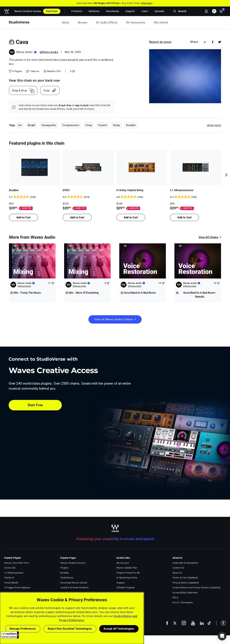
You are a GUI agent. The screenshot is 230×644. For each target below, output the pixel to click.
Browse (82, 22)
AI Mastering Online (126, 577)
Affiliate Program (125, 587)
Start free (52, 11)
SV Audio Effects (107, 22)
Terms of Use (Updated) (185, 577)
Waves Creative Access (27, 11)
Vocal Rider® (11, 582)
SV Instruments (136, 22)
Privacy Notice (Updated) (185, 582)
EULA (175, 597)
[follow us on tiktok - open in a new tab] (209, 623)
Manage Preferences (23, 628)
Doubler (131, 125)
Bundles (64, 572)
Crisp (88, 125)
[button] (10, 635)
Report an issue (160, 42)
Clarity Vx (9, 577)
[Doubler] (34, 167)
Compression (70, 125)
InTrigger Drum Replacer (17, 587)
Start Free (35, 405)
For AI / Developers (182, 602)
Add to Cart (23, 217)
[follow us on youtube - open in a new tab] (193, 623)
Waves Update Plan (126, 567)
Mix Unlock (161, 22)
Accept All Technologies (119, 628)
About (65, 22)
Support (120, 582)
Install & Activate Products (74, 587)
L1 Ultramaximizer (181, 190)
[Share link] (204, 42)
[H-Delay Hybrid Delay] (141, 167)
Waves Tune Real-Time (16, 562)
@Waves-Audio (49, 52)
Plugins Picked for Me (128, 572)
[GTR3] (88, 167)
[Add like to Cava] (73, 71)
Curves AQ (9, 567)
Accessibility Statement (185, 592)
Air (20, 125)
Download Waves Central (73, 582)
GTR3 (66, 190)
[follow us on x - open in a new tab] (175, 623)
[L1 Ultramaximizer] (195, 167)
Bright (31, 125)
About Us (177, 572)
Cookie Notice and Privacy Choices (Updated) (196, 587)
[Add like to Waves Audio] (52, 283)
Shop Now (146, 3)
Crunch (102, 125)
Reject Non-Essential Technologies (70, 628)
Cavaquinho (49, 125)
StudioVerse (66, 577)
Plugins (64, 567)
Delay (116, 125)
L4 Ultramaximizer (13, 572)
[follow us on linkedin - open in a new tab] (202, 623)
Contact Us (178, 567)
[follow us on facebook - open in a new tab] (167, 623)
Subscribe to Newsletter (185, 562)
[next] (225, 174)
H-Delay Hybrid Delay (130, 190)
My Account (122, 562)
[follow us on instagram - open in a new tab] (184, 623)
